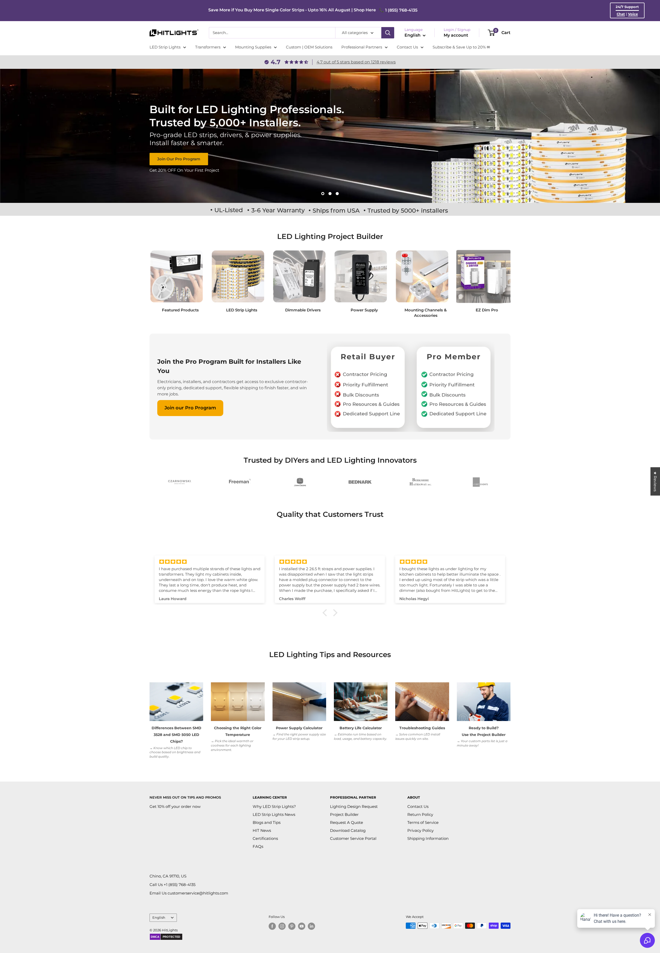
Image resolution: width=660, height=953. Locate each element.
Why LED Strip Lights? (274, 806)
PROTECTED (171, 936)
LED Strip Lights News (274, 814)
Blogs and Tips (266, 822)
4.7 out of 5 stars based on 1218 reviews (356, 62)
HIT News (262, 830)
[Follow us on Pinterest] (291, 926)
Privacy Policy (420, 830)
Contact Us (407, 47)
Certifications (265, 838)
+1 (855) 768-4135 (179, 884)
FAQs (258, 846)
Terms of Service (423, 822)
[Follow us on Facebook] (272, 926)
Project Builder (344, 814)
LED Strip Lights (165, 47)
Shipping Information (428, 838)
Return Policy (420, 814)
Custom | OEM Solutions (309, 47)
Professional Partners (361, 47)
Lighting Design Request (354, 806)
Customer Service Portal (353, 838)
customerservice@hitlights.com (198, 893)
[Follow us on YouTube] (301, 926)
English (158, 917)
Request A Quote (346, 822)
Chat (621, 14)
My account (456, 35)
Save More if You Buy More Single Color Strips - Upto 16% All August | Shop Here (292, 9)
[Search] (387, 32)
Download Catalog (348, 830)
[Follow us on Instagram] (282, 926)
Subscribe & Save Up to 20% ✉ (461, 47)
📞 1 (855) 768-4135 (398, 10)
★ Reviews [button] (655, 481)
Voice (633, 14)
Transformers (207, 47)
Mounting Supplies (253, 47)
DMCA (155, 936)
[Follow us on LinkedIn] (311, 926)
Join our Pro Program (190, 408)
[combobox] (272, 32)
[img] (209, 562)
